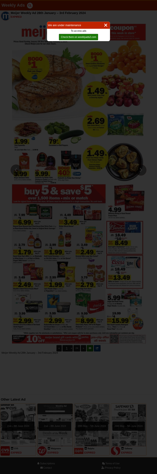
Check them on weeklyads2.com (78, 37)
